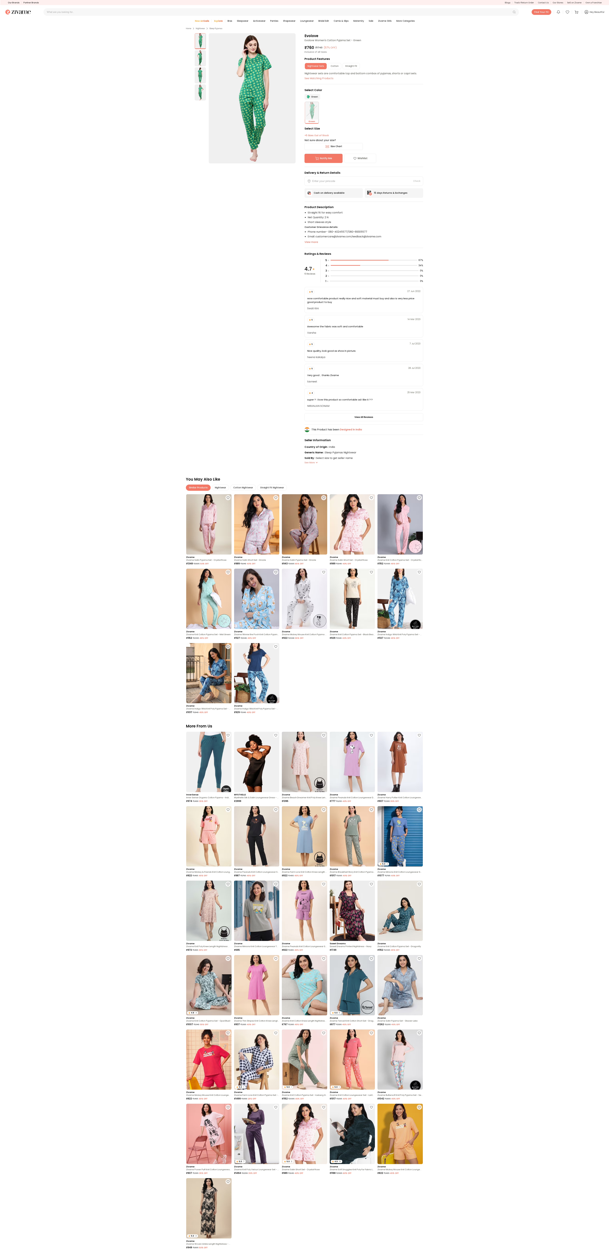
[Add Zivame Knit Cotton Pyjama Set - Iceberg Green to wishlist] (323, 1032)
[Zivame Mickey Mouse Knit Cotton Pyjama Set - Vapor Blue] (304, 599)
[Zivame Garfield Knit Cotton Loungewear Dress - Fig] (304, 1208)
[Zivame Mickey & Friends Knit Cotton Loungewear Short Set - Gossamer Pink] (209, 836)
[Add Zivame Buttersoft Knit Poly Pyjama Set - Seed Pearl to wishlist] (419, 1032)
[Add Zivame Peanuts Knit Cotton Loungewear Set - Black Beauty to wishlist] (275, 809)
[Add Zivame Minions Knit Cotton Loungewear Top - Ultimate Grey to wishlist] (275, 884)
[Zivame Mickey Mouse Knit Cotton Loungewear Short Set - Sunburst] (400, 1134)
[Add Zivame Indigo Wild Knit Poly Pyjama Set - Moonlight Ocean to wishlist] (419, 572)
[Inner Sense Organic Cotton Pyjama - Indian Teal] (209, 762)
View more (311, 242)
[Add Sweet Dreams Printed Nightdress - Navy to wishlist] (371, 884)
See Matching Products (318, 78)
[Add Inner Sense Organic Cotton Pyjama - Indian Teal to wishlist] (228, 735)
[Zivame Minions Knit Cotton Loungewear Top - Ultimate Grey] (256, 911)
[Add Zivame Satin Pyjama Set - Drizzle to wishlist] (323, 497)
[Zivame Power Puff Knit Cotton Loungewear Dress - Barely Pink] (209, 1134)
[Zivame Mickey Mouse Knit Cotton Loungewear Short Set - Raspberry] (209, 1059)
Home (188, 28)
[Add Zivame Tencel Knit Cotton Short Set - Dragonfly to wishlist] (371, 958)
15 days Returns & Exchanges (390, 192)
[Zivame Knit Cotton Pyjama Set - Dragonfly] (400, 911)
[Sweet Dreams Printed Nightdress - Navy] (352, 911)
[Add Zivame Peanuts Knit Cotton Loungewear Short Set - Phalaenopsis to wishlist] (323, 884)
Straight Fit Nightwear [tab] (272, 487)
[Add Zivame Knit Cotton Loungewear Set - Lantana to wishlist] (371, 1032)
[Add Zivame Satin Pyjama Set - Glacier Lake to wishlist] (419, 958)
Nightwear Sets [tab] (316, 66)
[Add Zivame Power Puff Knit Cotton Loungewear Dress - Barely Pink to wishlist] (228, 1107)
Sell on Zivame (574, 2)
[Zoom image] (252, 98)
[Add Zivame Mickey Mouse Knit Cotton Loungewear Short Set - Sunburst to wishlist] (419, 1107)
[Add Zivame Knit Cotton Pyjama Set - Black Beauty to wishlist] (371, 572)
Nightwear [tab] (220, 487)
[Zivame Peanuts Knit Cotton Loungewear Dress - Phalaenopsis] (352, 762)
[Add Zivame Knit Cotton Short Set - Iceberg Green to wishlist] (371, 1181)
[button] (514, 12)
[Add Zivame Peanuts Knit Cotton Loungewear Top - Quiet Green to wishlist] (228, 1256)
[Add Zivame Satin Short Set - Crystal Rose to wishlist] (371, 497)
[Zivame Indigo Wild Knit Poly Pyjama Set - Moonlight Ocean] (400, 599)
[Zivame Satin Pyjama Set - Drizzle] (304, 524)
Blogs (507, 2)
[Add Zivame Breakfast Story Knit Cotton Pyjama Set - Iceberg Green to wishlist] (371, 809)
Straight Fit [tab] (351, 66)
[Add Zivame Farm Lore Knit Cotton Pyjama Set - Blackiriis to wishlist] (275, 1032)
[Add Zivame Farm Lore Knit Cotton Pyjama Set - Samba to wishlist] (323, 1256)
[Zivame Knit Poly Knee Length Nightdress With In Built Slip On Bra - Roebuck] (209, 911)
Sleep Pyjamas (215, 28)
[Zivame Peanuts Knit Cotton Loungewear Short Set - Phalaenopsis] (304, 911)
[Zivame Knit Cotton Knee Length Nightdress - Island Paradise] (304, 985)
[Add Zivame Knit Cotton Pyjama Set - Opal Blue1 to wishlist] (228, 958)
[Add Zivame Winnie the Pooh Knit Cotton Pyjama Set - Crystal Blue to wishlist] (275, 572)
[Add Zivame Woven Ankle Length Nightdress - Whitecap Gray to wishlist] (228, 1181)
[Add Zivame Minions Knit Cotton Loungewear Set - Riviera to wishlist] (419, 809)
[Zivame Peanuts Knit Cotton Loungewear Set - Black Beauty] (256, 836)
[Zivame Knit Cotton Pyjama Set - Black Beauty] (352, 599)
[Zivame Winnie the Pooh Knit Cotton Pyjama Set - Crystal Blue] (256, 599)
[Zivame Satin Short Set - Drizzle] (256, 524)
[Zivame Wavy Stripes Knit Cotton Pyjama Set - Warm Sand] (256, 1208)
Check (416, 181)
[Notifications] (558, 12)
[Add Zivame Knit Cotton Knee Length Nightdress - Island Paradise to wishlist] (323, 958)
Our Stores (558, 2)
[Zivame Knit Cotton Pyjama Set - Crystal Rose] (400, 524)
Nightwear (200, 28)
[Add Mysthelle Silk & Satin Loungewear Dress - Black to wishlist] (275, 735)
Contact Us (543, 2)
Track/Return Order (524, 2)
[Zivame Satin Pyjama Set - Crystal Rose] (209, 524)
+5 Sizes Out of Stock (316, 135)
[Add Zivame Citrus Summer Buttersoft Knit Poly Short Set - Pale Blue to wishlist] (371, 1256)
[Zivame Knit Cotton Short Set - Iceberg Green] (352, 1208)
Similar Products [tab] (198, 487)
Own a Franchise (594, 2)
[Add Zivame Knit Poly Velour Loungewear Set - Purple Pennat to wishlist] (275, 1107)
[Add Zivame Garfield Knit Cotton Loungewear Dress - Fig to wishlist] (323, 1181)
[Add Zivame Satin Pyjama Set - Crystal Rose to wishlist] (228, 497)
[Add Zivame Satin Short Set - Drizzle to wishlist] (275, 497)
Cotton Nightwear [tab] (243, 487)
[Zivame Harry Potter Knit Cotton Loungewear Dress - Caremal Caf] (400, 762)
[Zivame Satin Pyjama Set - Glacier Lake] (400, 985)
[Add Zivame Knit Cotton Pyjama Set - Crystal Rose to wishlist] (419, 497)
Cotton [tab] (335, 66)
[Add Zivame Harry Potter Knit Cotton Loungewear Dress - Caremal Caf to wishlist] (419, 735)
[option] (200, 41)
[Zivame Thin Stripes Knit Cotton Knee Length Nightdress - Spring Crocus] (256, 985)
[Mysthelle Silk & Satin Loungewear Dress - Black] (256, 762)
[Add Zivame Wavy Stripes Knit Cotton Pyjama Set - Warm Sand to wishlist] (275, 1181)
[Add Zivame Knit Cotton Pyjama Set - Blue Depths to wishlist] (419, 1181)
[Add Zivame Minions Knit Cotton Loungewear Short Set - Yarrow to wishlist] (275, 1256)
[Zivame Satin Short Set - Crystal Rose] (352, 524)
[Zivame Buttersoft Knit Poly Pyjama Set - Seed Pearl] (400, 1059)
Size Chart (336, 146)
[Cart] (577, 12)
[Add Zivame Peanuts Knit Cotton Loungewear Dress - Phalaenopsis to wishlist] (371, 735)
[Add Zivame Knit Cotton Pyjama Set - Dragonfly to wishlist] (419, 884)
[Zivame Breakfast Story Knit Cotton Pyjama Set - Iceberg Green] (352, 836)
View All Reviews (363, 417)
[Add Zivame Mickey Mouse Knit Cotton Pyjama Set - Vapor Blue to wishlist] (323, 572)
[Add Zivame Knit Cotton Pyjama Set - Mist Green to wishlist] (228, 572)
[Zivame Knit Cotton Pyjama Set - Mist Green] (209, 599)
